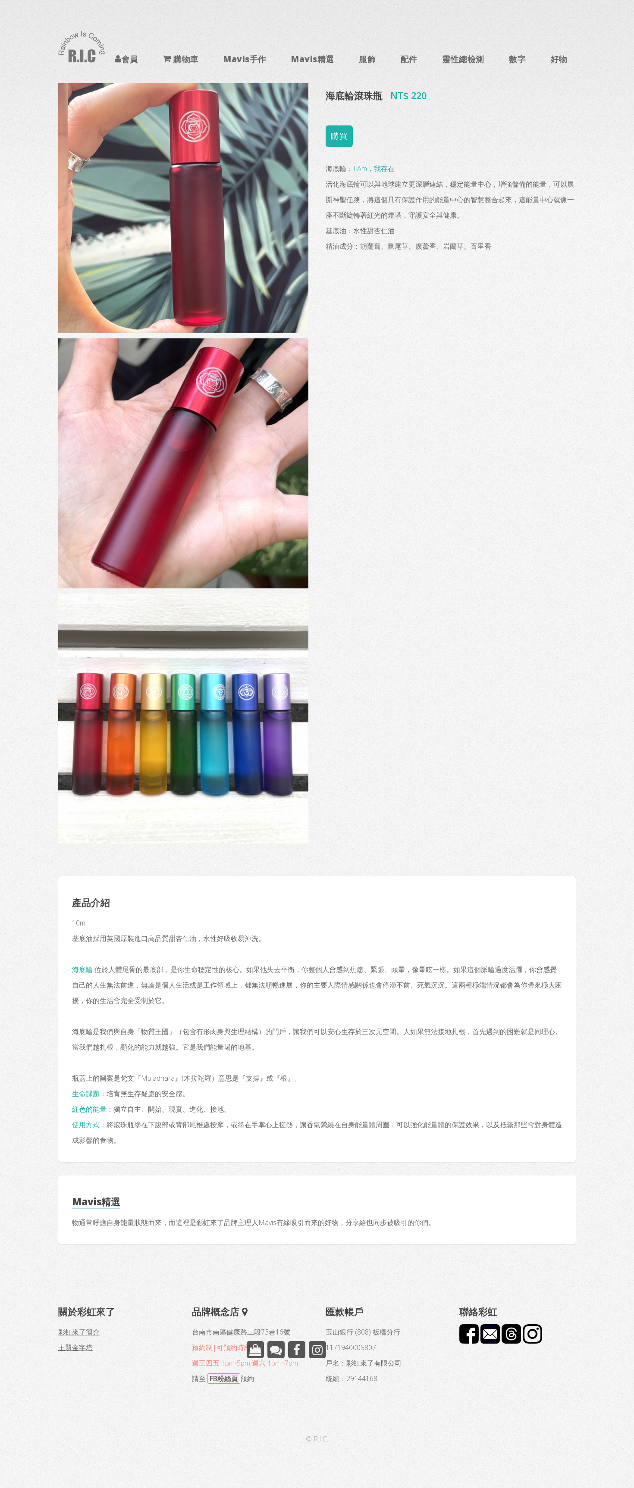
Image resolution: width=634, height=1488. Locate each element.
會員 (130, 58)
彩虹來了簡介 (79, 1332)
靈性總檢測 (463, 58)
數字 (517, 58)
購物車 (185, 58)
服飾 (367, 58)
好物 (559, 58)
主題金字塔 (75, 1347)
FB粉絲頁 (224, 1378)
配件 (409, 58)
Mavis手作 (244, 58)
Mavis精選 (312, 58)
